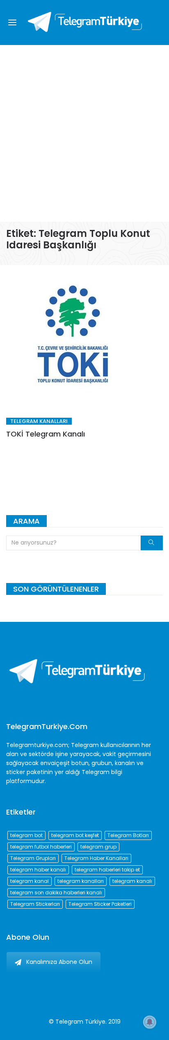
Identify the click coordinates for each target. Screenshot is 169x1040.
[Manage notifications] (149, 1022)
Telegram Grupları (33, 858)
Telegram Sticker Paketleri (100, 903)
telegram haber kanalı (38, 869)
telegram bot (26, 835)
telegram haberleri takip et (107, 869)
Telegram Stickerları (35, 903)
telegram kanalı (132, 881)
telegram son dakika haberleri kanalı (56, 892)
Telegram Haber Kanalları (96, 858)
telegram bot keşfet (75, 835)
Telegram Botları (128, 835)
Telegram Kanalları (39, 421)
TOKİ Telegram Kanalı (45, 434)
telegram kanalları (80, 881)
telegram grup (98, 846)
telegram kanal (29, 881)
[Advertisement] (84, 133)
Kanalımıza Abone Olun (59, 962)
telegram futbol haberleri (41, 846)
